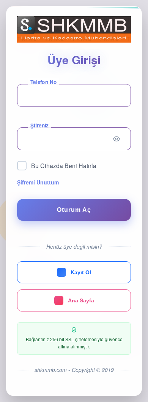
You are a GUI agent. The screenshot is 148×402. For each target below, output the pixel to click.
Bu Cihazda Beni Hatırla (63, 165)
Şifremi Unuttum (38, 182)
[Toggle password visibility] (116, 139)
